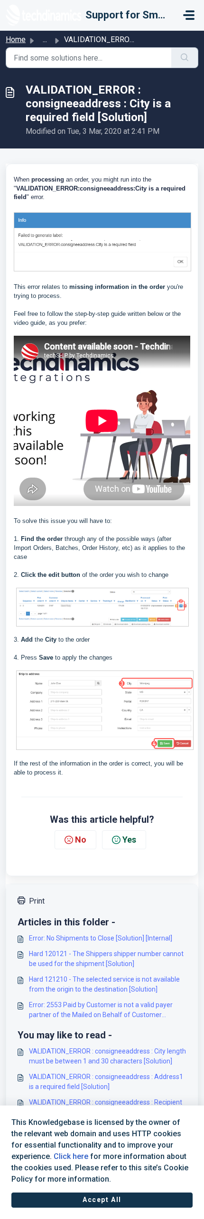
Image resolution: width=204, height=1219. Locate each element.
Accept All (102, 1199)
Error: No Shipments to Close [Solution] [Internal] (100, 938)
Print (37, 901)
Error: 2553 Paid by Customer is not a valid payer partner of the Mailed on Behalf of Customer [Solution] (101, 1010)
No (80, 840)
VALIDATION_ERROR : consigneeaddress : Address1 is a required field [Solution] (106, 1081)
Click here (71, 1156)
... (45, 39)
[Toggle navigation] (188, 15)
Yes (129, 840)
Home (16, 39)
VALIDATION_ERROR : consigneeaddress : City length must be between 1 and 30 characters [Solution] (107, 1056)
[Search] (184, 57)
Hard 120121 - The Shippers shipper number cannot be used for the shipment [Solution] (106, 958)
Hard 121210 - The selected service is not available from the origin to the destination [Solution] (104, 984)
